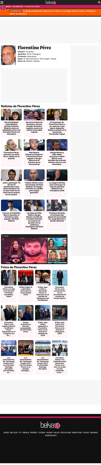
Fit (20, 432)
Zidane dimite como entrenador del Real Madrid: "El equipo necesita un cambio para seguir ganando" (34, 187)
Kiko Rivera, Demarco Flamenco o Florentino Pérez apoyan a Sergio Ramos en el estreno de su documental (34, 158)
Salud (56, 432)
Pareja (26, 432)
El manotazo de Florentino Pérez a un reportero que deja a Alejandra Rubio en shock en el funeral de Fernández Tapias (57, 128)
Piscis (53, 58)
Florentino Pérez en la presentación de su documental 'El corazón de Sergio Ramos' (60, 292)
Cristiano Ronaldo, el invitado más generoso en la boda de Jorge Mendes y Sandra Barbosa (57, 217)
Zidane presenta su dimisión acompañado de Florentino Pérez (25, 327)
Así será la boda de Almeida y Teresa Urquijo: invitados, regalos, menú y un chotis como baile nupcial (34, 127)
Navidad (94, 432)
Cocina (41, 432)
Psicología (65, 432)
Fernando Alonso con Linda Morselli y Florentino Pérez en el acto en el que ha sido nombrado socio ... (59, 365)
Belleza (14, 432)
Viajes (86, 432)
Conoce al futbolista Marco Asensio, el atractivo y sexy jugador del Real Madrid (11, 217)
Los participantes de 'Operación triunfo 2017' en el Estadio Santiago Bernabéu (43, 363)
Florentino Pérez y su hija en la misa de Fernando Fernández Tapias (9, 292)
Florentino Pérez (32, 6)
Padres (33, 432)
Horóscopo (51, 435)
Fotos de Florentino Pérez (19, 267)
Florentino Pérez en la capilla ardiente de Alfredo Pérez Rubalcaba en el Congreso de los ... (8, 329)
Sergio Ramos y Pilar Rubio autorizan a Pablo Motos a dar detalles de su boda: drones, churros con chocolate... (57, 158)
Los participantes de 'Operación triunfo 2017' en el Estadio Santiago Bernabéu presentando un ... (9, 365)
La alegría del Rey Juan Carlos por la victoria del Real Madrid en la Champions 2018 (57, 186)
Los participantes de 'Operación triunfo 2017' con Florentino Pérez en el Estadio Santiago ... (26, 364)
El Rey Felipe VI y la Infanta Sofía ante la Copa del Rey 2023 (25, 291)
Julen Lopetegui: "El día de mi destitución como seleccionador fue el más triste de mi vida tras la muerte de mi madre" (11, 188)
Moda (6, 432)
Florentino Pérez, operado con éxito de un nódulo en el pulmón (11, 155)
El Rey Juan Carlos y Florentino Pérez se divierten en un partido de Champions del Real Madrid (42, 293)
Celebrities (18, 6)
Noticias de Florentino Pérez (20, 106)
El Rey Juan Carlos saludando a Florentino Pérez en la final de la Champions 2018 (43, 329)
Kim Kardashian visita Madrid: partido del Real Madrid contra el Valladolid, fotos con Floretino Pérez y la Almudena (11, 128)
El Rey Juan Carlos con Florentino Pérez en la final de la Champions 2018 (59, 328)
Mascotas (77, 432)
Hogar (49, 432)
